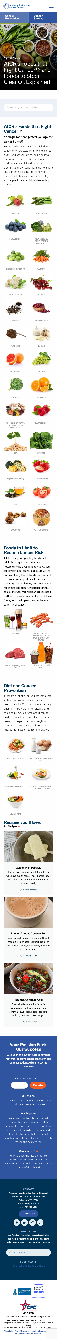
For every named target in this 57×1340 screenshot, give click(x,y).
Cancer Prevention (12, 17)
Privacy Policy (8, 1331)
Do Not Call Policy (37, 1333)
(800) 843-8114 (32, 1203)
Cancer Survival (39, 17)
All (10, 826)
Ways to (27, 1151)
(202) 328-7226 (31, 1207)
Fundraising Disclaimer (38, 1331)
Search (9, 1253)
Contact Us (29, 1213)
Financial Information (22, 1331)
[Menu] (51, 6)
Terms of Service (24, 1333)
